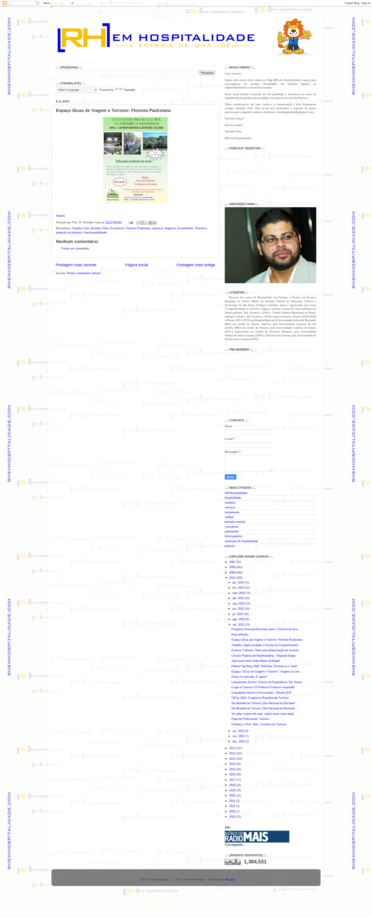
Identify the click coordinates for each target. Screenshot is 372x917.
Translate (129, 89)
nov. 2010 (238, 736)
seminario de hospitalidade (241, 541)
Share (60, 215)
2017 (232, 779)
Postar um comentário (75, 248)
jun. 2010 (238, 608)
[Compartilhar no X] (146, 223)
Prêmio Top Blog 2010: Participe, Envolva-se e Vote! (264, 666)
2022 (232, 806)
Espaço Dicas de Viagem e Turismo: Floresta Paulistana (266, 639)
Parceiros (201, 228)
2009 (232, 572)
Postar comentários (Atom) (84, 273)
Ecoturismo (117, 228)
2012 (232, 753)
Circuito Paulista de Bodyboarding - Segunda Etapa (263, 655)
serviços (230, 507)
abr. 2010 (238, 598)
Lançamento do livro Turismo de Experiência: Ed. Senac (266, 682)
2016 (232, 774)
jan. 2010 (238, 582)
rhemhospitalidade (95, 232)
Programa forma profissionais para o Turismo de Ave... (265, 629)
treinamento (232, 512)
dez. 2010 (239, 741)
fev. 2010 (238, 587)
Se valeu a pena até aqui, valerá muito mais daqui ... (264, 713)
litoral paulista (233, 536)
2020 (232, 795)
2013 (232, 758)
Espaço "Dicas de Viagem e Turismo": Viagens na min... (266, 671)
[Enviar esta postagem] (131, 222)
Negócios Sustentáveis (178, 228)
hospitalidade (233, 497)
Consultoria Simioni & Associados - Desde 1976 (261, 692)
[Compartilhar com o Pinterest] (155, 223)
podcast (230, 545)
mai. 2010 (239, 603)
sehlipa (229, 517)
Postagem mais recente (76, 265)
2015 (232, 769)
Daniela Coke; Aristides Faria (90, 228)
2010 (232, 577)
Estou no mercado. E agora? (249, 676)
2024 (232, 816)
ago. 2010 (239, 619)
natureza (157, 228)
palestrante (232, 531)
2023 (232, 811)
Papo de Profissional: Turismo (250, 719)
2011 (232, 748)
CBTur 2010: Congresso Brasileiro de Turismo (260, 697)
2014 (232, 763)
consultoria (231, 526)
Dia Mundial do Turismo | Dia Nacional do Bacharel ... (264, 703)
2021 (232, 801)
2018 (232, 785)
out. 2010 (238, 731)
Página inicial (136, 265)
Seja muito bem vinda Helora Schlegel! (255, 660)
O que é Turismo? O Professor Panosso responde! (263, 687)
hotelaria (230, 502)
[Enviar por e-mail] (138, 223)
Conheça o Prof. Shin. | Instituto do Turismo (258, 724)
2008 (232, 567)
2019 (232, 790)
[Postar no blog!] (142, 223)
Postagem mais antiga (196, 265)
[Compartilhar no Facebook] (151, 223)
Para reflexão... (241, 634)
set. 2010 (238, 624)
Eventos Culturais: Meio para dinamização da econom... (266, 650)
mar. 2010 (239, 593)
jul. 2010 (238, 614)
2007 (232, 562)
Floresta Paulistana (138, 228)
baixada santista (235, 521)
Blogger (230, 879)
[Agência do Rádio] (247, 840)
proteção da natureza (69, 232)
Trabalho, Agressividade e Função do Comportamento (264, 645)
